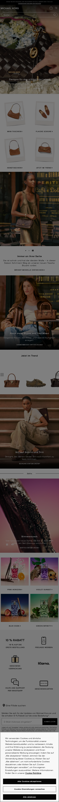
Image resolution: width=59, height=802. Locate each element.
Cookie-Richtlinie (33, 773)
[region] (29, 767)
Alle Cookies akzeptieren (30, 781)
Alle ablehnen (29, 797)
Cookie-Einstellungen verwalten (29, 789)
